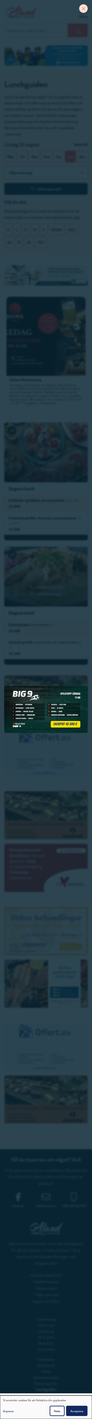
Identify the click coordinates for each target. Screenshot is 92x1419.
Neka (57, 1411)
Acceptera (76, 1411)
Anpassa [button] (8, 1411)
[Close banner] (83, 8)
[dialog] (46, 1407)
